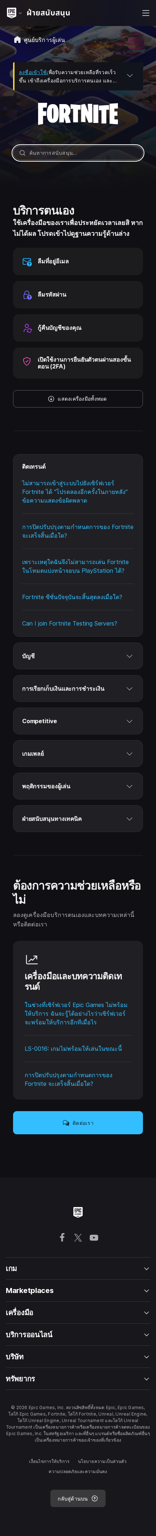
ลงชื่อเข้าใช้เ (34, 72)
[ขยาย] (130, 75)
